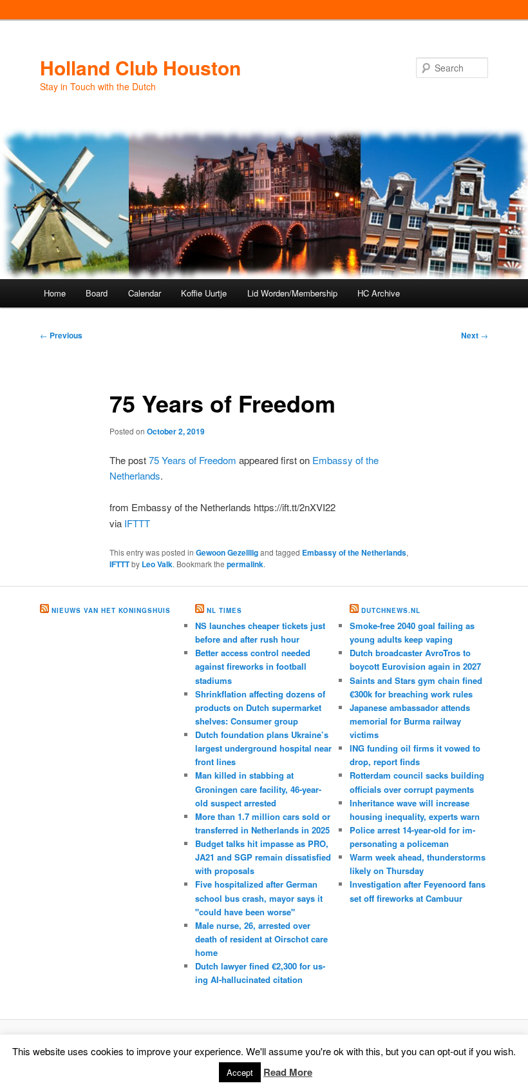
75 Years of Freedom (192, 460)
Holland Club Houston (140, 67)
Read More (287, 1072)
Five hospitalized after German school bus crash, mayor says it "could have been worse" (259, 897)
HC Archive (378, 293)
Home (55, 293)
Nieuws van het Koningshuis (111, 610)
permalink (245, 564)
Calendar (144, 293)
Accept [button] (240, 1072)
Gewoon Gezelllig (227, 552)
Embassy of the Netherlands (354, 552)
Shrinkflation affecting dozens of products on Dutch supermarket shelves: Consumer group (260, 707)
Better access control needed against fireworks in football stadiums (252, 666)
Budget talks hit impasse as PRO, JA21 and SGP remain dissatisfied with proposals (263, 857)
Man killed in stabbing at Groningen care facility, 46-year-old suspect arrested (258, 788)
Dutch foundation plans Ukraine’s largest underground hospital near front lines (263, 748)
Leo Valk (157, 564)
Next (474, 335)
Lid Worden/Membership (292, 293)
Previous (61, 335)
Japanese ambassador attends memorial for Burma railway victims (410, 721)
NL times (224, 610)
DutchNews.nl (390, 610)
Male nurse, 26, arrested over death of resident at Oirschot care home (261, 939)
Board (97, 293)
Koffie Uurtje (204, 293)
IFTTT (137, 523)
